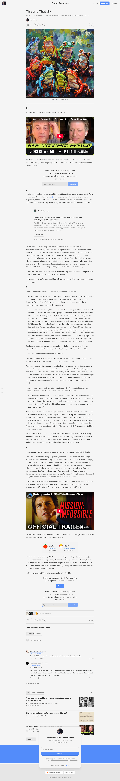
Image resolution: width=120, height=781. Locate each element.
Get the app (69, 772)
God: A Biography (77, 426)
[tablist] (34, 634)
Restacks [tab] (38, 634)
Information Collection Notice (59, 760)
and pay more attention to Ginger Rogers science (41, 703)
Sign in (114, 3)
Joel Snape (33, 651)
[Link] (23, 108)
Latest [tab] (33, 693)
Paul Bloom (33, 19)
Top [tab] (28, 693)
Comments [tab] (30, 634)
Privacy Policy (74, 760)
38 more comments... (32, 683)
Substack (51, 777)
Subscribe (104, 3)
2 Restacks (48, 613)
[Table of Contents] (2, 390)
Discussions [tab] (40, 693)
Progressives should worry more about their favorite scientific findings (48, 699)
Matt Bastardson (35, 663)
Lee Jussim (53, 197)
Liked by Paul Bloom (37, 653)
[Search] (93, 3)
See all (29, 739)
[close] (78, 729)
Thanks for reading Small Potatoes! (37, 716)
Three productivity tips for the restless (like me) (46, 713)
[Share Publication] (97, 3)
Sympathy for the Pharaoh (36, 302)
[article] (60, 703)
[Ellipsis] (93, 651)
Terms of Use (69, 758)
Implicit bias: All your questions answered (71, 194)
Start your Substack (55, 772)
